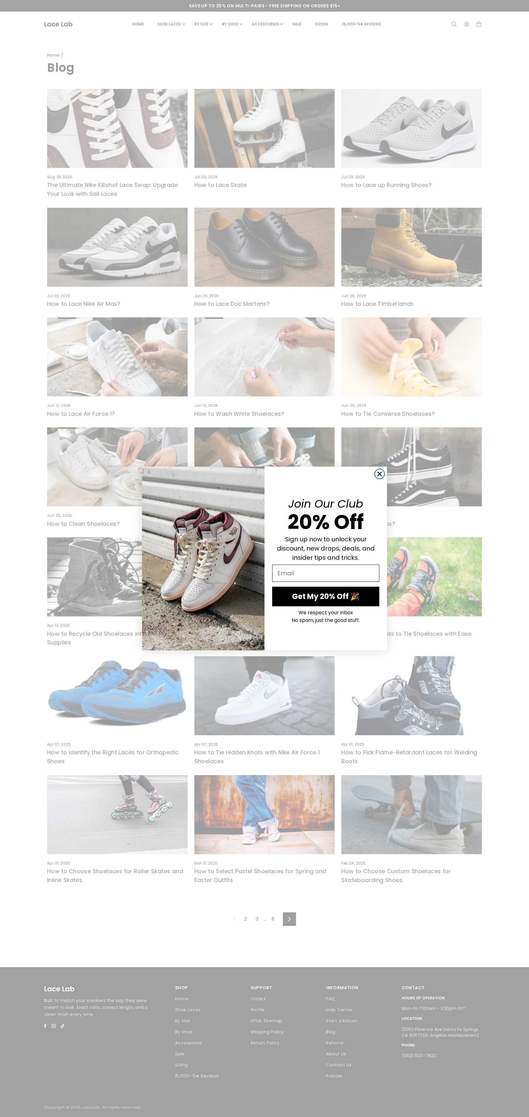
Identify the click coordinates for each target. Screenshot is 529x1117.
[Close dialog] (380, 474)
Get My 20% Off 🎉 (325, 596)
